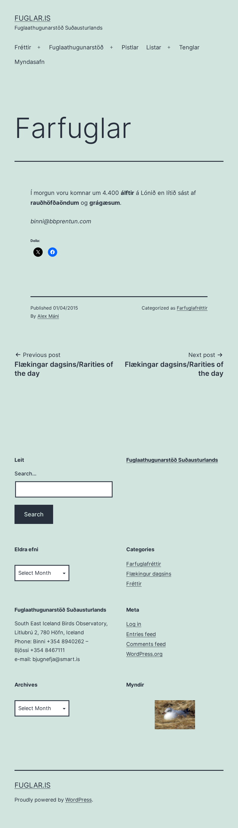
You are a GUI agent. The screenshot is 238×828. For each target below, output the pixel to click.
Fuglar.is (33, 18)
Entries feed (141, 634)
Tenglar (189, 47)
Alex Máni (48, 316)
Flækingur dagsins (148, 574)
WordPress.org (144, 654)
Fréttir (23, 47)
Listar (153, 47)
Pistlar (130, 47)
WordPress (78, 800)
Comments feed (146, 644)
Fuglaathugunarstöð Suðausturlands (172, 460)
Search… (26, 473)
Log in (133, 624)
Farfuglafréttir (192, 308)
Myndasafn (30, 61)
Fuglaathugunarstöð (76, 47)
